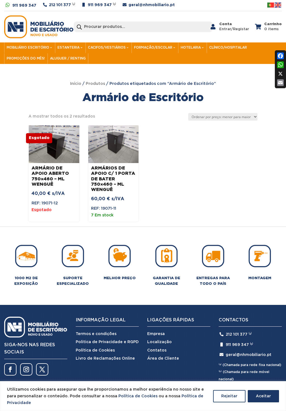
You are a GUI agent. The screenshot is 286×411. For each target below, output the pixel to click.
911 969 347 (24, 5)
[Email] (280, 82)
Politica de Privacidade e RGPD (107, 342)
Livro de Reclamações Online (105, 358)
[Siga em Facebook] (10, 369)
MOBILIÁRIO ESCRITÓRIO (28, 47)
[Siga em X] (42, 369)
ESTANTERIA (69, 47)
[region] (143, 396)
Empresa (156, 334)
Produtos (95, 83)
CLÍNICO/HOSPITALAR (228, 47)
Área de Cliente (163, 358)
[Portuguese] (271, 5)
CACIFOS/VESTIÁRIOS (107, 47)
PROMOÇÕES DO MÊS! (26, 58)
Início (75, 83)
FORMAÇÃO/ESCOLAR (153, 47)
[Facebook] (280, 55)
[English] (278, 5)
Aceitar (263, 396)
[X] (280, 73)
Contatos (156, 350)
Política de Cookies (138, 396)
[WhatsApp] (280, 64)
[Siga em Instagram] (26, 369)
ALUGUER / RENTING (68, 58)
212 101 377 (60, 5)
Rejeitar (229, 396)
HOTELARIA (191, 47)
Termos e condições (96, 334)
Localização (159, 342)
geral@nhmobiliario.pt (151, 5)
